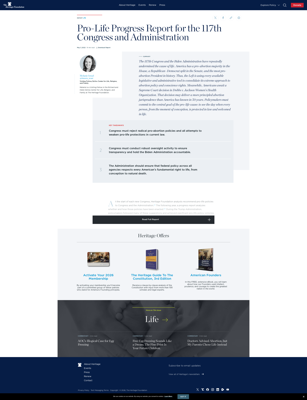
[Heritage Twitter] (197, 390)
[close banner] (303, 397)
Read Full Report (150, 219)
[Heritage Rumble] (222, 390)
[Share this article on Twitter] (215, 18)
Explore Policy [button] (268, 5)
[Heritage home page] (80, 364)
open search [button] (284, 5)
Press (162, 5)
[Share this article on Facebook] (223, 18)
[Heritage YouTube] (227, 390)
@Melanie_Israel (86, 78)
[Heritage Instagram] (212, 390)
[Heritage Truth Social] (202, 390)
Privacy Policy (83, 390)
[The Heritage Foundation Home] (13, 5)
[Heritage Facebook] (207, 390)
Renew (152, 5)
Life (84, 18)
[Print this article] (239, 18)
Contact (88, 380)
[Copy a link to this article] (231, 18)
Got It (183, 397)
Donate (297, 5)
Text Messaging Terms (100, 390)
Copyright (114, 390)
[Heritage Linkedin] (217, 390)
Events (142, 5)
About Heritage (127, 5)
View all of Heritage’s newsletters (184, 374)
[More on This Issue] (165, 318)
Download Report (104, 47)
